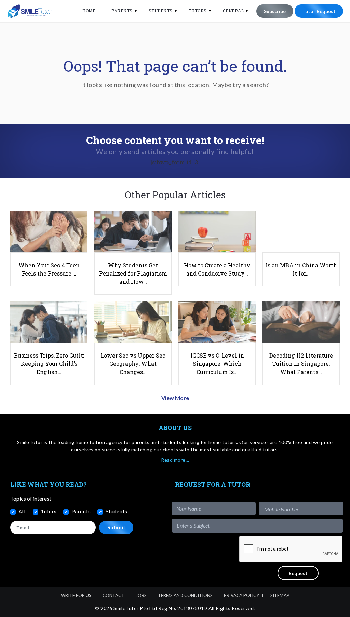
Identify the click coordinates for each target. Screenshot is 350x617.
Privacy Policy (241, 595)
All (22, 511)
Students (161, 10)
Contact (113, 595)
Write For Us (76, 595)
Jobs (141, 595)
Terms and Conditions (185, 595)
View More (175, 397)
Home (88, 10)
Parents (122, 10)
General (233, 10)
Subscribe (275, 11)
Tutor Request (319, 11)
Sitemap (280, 595)
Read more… (175, 460)
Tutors (198, 10)
